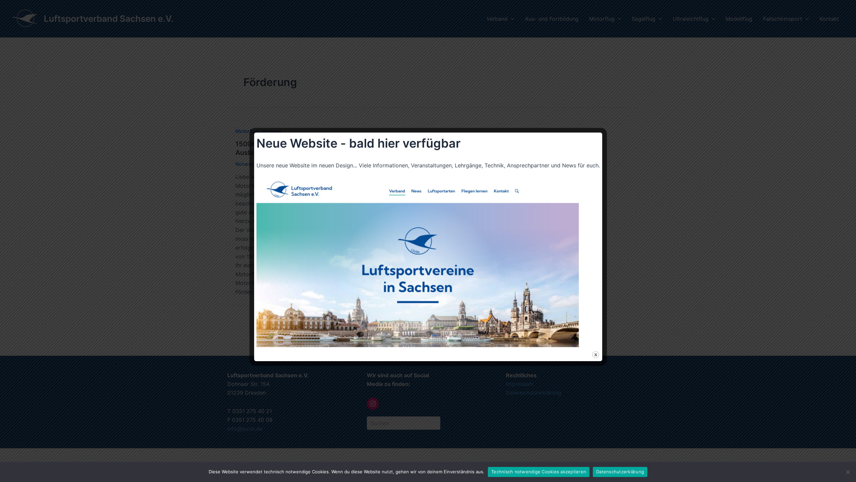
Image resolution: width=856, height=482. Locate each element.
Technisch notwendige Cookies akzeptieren (538, 471)
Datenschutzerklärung (620, 471)
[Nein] (847, 472)
